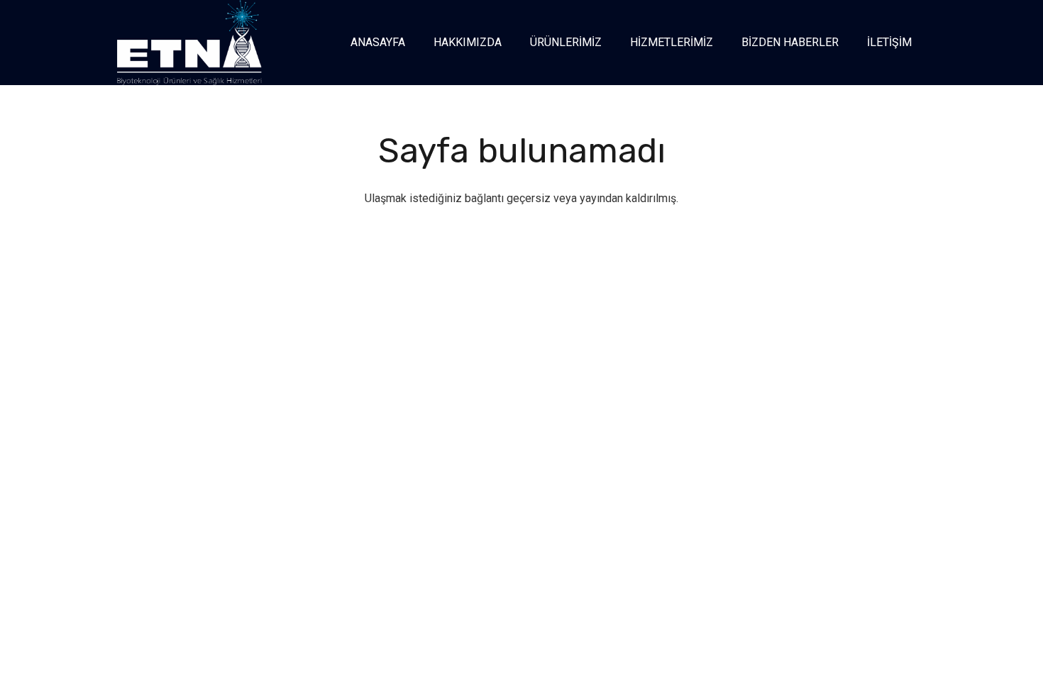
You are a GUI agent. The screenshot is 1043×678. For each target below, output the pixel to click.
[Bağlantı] (189, 42)
